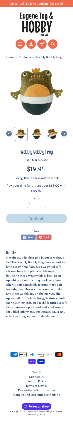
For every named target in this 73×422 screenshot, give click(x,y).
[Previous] (9, 133)
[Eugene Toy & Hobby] (36, 23)
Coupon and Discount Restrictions (36, 395)
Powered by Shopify (36, 414)
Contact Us (36, 377)
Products (25, 57)
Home (10, 57)
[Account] (31, 44)
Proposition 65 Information (36, 390)
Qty (36, 198)
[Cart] (42, 44)
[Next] (64, 133)
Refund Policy (36, 381)
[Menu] (20, 44)
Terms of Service (36, 386)
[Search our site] (52, 44)
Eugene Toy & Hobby (36, 411)
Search (36, 372)
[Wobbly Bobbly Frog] (21, 134)
